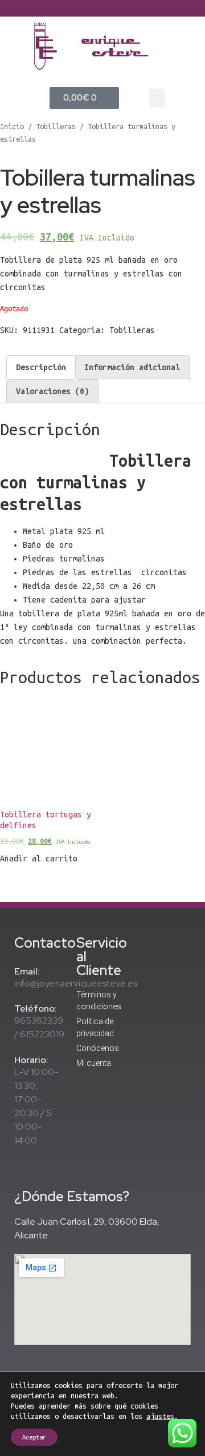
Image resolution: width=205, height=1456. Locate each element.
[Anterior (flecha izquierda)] (20, 728)
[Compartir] (167, 12)
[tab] (41, 367)
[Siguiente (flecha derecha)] (185, 728)
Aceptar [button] (34, 1437)
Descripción (41, 367)
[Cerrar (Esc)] (192, 12)
